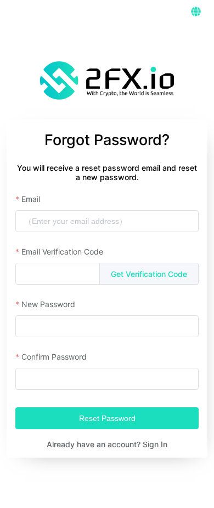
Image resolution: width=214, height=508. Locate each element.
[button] (196, 12)
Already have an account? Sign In (107, 444)
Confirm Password (54, 356)
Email (30, 199)
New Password (48, 304)
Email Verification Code (62, 251)
